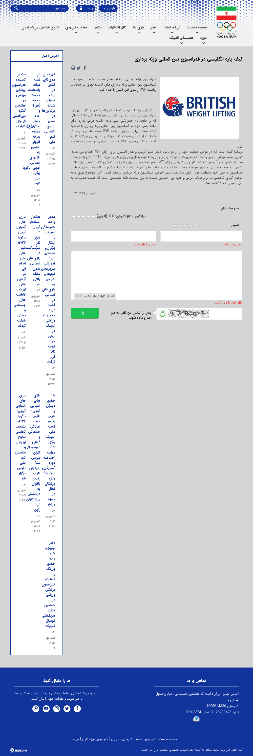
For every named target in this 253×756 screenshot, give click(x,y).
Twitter (66, 708)
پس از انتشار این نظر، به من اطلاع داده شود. (130, 315)
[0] (73, 217)
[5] (194, 225)
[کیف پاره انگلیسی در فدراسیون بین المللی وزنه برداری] (199, 109)
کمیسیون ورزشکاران (95, 739)
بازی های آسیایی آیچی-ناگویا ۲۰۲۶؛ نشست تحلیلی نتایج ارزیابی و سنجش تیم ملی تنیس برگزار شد (20, 437)
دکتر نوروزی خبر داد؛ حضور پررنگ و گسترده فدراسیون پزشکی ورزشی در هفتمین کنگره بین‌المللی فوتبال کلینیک (48, 584)
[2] (180, 225)
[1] (175, 225)
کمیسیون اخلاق (146, 739)
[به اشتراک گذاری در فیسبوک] (85, 68)
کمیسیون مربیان (121, 739)
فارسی (110, 8)
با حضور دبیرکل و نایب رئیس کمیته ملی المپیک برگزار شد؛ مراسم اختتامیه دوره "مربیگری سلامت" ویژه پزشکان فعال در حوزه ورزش (48, 450)
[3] (185, 225)
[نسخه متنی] (73, 68)
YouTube (46, 708)
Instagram (56, 708)
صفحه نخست (168, 739)
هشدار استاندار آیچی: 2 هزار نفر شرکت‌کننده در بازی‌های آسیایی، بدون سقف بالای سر (32, 250)
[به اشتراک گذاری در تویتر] (78, 68)
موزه (76, 739)
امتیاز (235, 225)
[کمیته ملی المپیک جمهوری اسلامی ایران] (226, 22)
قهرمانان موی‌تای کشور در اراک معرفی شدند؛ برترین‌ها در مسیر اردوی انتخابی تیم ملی (48, 108)
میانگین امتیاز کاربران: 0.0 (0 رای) (121, 216)
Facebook (77, 708)
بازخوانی (162, 313)
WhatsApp (35, 708)
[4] (190, 225)
